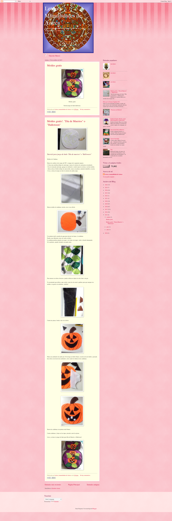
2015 (106, 215)
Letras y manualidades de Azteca (113, 174)
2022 (106, 196)
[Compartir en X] (51, 112)
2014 (106, 233)
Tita (111, 149)
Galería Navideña (114, 139)
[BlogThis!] (50, 112)
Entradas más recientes (53, 484)
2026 (106, 185)
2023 (106, 193)
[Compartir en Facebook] (53, 112)
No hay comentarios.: (85, 109)
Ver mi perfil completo (108, 177)
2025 (106, 187)
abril (108, 229)
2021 (106, 198)
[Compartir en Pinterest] (55, 112)
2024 (106, 190)
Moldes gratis (54, 65)
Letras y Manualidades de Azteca (63, 15)
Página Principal (74, 484)
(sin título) (113, 64)
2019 (106, 204)
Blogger (94, 508)
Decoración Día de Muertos (117, 130)
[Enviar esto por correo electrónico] (48, 112)
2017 (106, 209)
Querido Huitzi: (54, 56)
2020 (106, 201)
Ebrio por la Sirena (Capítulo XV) (111, 102)
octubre (109, 217)
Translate (56, 501)
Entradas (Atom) (56, 488)
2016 (106, 212)
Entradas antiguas (93, 484)
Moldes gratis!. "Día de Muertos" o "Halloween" (118, 91)
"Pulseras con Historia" (116, 110)
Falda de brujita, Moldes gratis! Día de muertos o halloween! (118, 119)
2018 (106, 206)
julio (108, 227)
